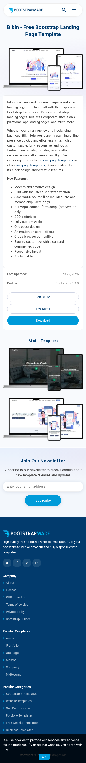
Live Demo (43, 309)
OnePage (12, 653)
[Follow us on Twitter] (7, 563)
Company (12, 667)
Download (43, 320)
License (11, 590)
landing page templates (56, 160)
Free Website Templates (22, 722)
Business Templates (19, 730)
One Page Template (19, 708)
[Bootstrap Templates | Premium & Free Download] (43, 533)
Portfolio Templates (19, 715)
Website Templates (19, 701)
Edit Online (43, 297)
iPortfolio (12, 645)
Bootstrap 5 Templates (21, 693)
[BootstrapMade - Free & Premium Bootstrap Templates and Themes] (25, 10)
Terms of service (17, 604)
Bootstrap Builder (18, 619)
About (10, 583)
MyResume (13, 674)
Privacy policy (15, 612)
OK (44, 757)
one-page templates (30, 165)
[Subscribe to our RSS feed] (26, 563)
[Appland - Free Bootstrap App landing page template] (43, 419)
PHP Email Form (17, 597)
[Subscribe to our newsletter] (36, 563)
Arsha (10, 638)
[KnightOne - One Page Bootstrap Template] (43, 369)
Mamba (11, 660)
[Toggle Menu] (74, 9)
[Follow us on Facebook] (17, 563)
